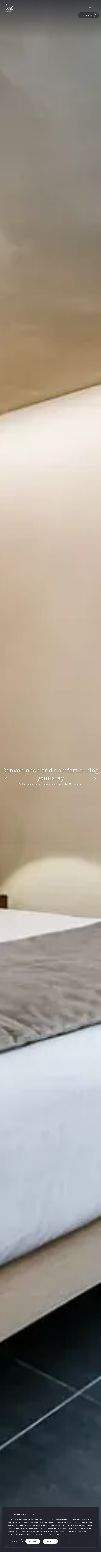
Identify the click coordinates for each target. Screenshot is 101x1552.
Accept (32, 1541)
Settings (15, 1541)
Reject (50, 1541)
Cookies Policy (71, 1534)
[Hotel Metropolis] (9, 7)
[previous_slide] (6, 778)
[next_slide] (95, 778)
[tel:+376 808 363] (90, 7)
